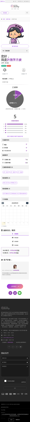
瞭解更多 (18, 419)
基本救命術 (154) (15, 193)
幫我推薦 (5, 12)
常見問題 (3, 410)
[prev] (3, 203)
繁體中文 (2, 1)
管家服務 (15, 237)
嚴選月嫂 (8, 19)
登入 (15, 1)
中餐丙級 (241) (14, 182)
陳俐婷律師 (10, 342)
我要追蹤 (15, 46)
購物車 (27, 1)
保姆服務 (15, 241)
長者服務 (15, 245)
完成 (11, 419)
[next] (27, 203)
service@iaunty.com (8, 337)
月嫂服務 (15, 234)
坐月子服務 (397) (6, 193)
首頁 (4, 19)
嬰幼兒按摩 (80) (23, 193)
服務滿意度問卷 (4, 407)
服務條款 (3, 412)
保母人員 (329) (6, 182)
